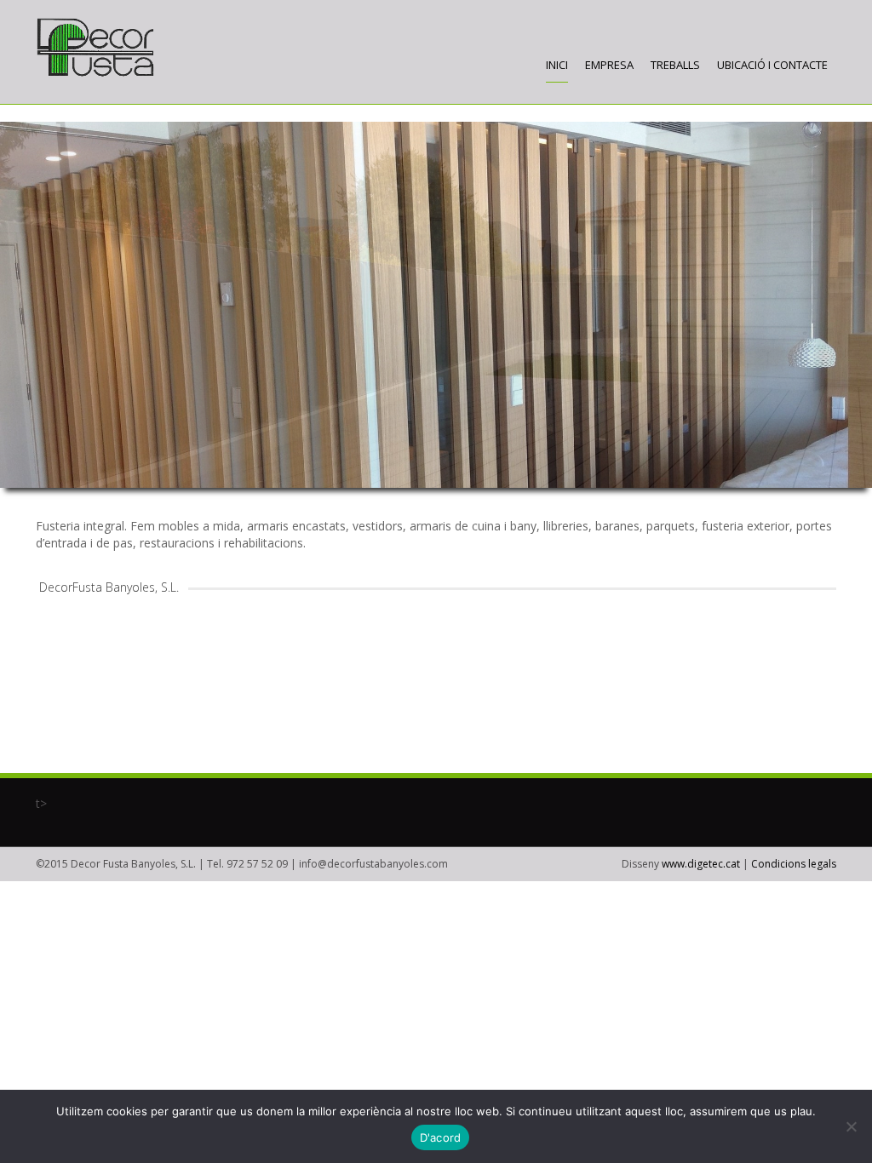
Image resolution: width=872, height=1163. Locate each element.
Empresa (609, 64)
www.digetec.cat (701, 863)
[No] (850, 1126)
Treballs (675, 64)
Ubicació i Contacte (772, 64)
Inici (557, 64)
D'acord (441, 1137)
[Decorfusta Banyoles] (95, 47)
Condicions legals (793, 863)
